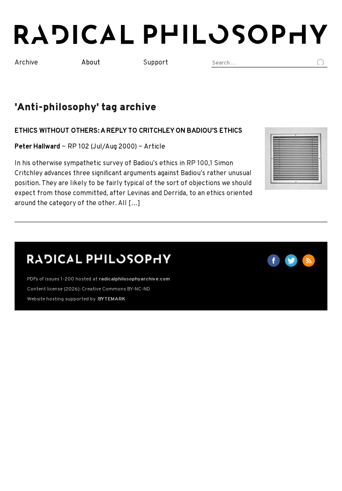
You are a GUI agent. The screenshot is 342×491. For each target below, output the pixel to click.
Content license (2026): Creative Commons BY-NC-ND (88, 289)
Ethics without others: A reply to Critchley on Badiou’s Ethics (128, 131)
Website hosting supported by (76, 299)
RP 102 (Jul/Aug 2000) (102, 147)
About (90, 63)
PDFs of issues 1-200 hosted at (98, 279)
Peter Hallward (37, 147)
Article (154, 147)
